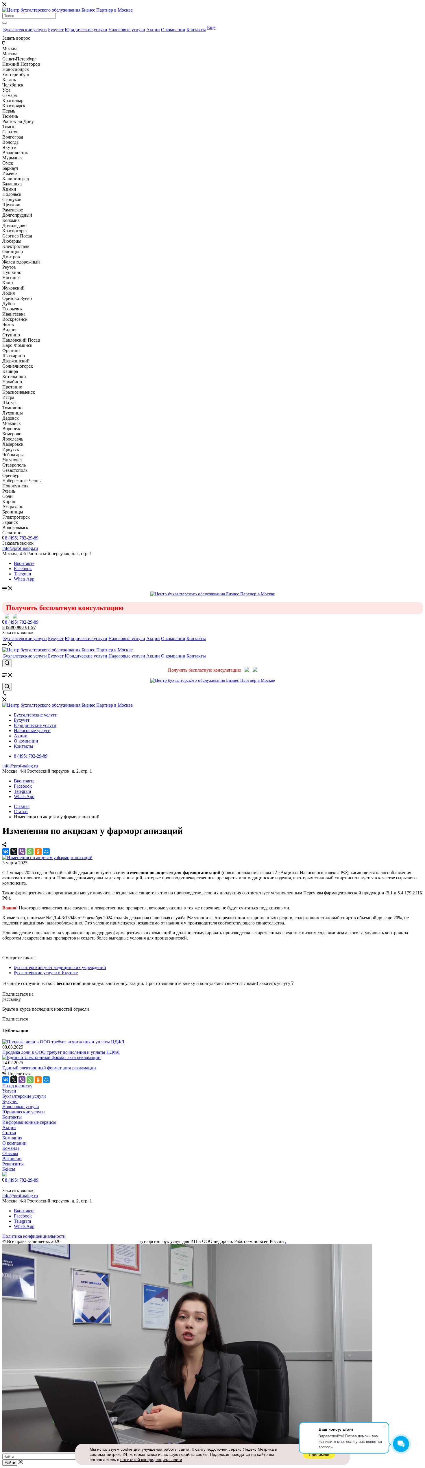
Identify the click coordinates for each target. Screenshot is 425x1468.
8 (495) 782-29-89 (21, 537)
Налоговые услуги (126, 29)
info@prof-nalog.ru (20, 765)
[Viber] (22, 851)
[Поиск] (4, 23)
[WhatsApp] (30, 851)
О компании (173, 29)
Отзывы (10, 1153)
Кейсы (8, 1169)
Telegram (22, 573)
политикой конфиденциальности (151, 1459)
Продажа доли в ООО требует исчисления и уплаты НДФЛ (61, 1052)
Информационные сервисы (29, 1122)
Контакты (196, 29)
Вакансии (12, 1158)
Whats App (24, 578)
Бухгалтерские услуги (25, 29)
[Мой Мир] (46, 851)
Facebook (23, 568)
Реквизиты (13, 1163)
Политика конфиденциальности (34, 1236)
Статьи (9, 1132)
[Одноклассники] (38, 851)
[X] (13, 851)
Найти (10, 1462)
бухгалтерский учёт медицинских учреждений (60, 967)
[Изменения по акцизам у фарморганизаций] (47, 857)
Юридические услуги (86, 29)
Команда (10, 1148)
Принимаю (319, 1454)
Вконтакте (24, 563)
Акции (153, 29)
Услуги (9, 1090)
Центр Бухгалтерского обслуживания (99, 1241)
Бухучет (56, 29)
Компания (12, 1137)
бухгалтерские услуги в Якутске (46, 972)
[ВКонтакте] (5, 851)
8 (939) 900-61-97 (19, 627)
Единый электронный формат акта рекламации (49, 1067)
